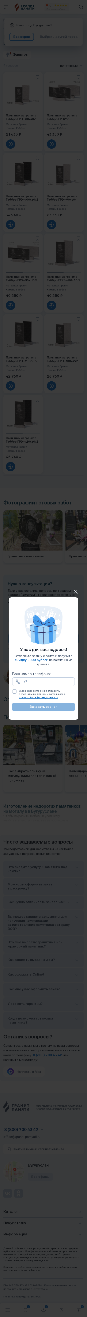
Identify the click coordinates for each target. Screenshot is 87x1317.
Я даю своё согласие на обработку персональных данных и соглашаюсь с (42, 694)
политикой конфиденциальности (38, 697)
